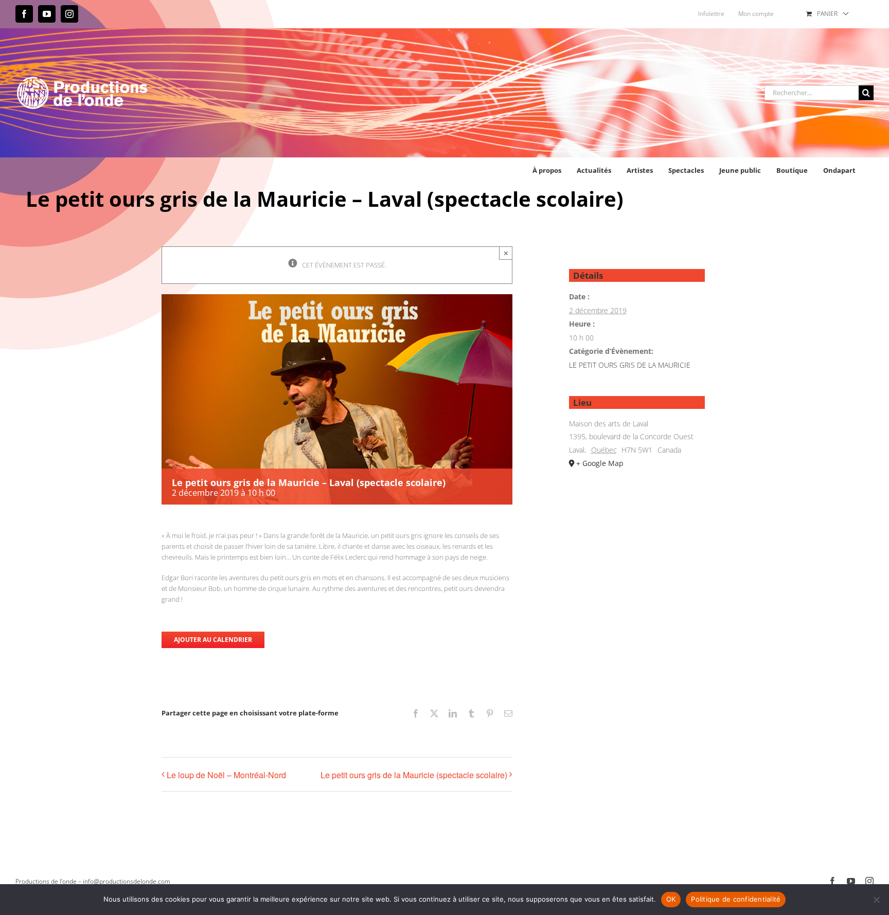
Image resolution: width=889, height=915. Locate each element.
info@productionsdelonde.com (126, 881)
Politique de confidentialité (735, 899)
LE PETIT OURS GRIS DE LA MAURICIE (629, 365)
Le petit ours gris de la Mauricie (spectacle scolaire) (414, 775)
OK (671, 899)
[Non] (876, 899)
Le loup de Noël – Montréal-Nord (226, 775)
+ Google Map (600, 463)
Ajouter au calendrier (213, 639)
